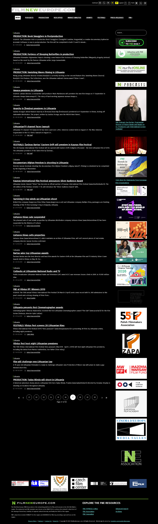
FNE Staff (30, 135)
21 (29, 397)
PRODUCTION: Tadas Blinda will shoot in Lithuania (38, 379)
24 (51, 397)
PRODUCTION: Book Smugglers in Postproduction (38, 36)
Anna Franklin (31, 298)
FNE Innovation (88, 514)
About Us (55, 521)
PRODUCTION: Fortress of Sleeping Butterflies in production (43, 54)
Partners (40, 521)
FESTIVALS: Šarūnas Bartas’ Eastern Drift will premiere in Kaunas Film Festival (52, 144)
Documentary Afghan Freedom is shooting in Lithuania (40, 162)
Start (18, 398)
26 (65, 397)
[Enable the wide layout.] (129, 3)
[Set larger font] (145, 3)
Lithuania (17, 33)
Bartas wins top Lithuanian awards (31, 253)
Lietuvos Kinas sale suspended (29, 217)
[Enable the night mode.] (104, 3)
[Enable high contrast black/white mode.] (108, 3)
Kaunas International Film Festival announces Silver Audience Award (48, 181)
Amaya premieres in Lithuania (28, 90)
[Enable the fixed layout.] (125, 3)
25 (58, 397)
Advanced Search (122, 509)
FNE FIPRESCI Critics (90, 509)
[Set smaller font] (136, 3)
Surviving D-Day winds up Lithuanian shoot (35, 199)
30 (95, 397)
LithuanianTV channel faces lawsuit (31, 126)
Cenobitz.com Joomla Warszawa (120, 521)
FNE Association (88, 512)
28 (80, 397)
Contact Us (48, 521)
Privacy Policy (32, 521)
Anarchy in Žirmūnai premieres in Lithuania (34, 108)
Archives (119, 512)
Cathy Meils (30, 334)
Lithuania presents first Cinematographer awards (38, 307)
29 (87, 397)
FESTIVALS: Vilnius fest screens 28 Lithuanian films (39, 325)
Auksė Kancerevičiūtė (33, 45)
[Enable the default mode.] (100, 3)
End (106, 398)
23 (44, 397)
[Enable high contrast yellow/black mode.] (116, 3)
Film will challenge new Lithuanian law (32, 361)
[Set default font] (140, 3)
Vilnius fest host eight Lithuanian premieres (35, 343)
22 (36, 397)
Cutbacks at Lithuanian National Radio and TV (36, 271)
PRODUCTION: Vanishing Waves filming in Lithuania (39, 72)
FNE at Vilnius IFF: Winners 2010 (29, 289)
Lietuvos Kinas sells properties (29, 235)
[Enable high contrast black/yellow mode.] (112, 3)
